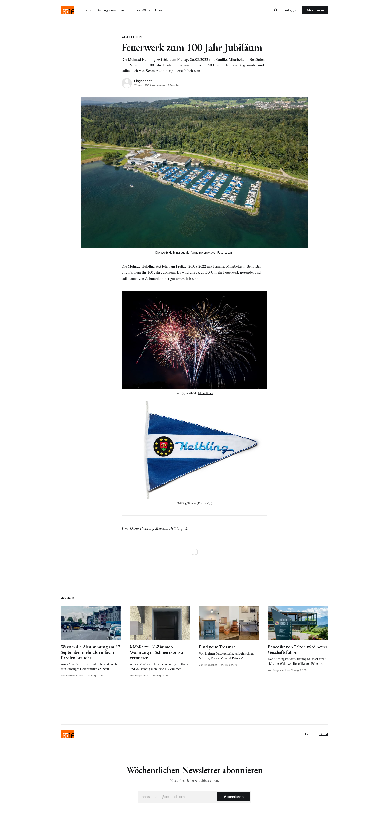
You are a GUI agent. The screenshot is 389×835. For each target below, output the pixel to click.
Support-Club (140, 10)
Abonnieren (315, 10)
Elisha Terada (205, 393)
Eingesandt (143, 81)
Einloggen (290, 10)
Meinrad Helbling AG (144, 266)
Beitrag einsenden (110, 10)
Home (86, 10)
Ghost (323, 734)
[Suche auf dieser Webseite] (276, 10)
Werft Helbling (133, 37)
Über (158, 10)
